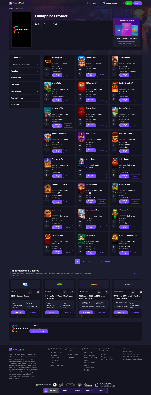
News (101, 390)
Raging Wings (124, 108)
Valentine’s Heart (93, 210)
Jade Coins (90, 235)
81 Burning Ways (92, 83)
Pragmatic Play (106, 357)
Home (11, 8)
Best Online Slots (57, 349)
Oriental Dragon (126, 210)
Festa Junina (91, 134)
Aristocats (56, 210)
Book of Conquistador (128, 235)
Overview (32, 312)
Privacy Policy (128, 351)
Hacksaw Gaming (107, 359)
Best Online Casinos (71, 349)
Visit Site (17, 312)
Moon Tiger (90, 159)
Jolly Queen (124, 159)
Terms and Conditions (131, 354)
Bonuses (89, 390)
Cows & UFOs (57, 108)
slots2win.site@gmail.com (132, 359)
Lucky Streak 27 (126, 83)
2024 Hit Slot (57, 235)
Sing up (137, 3)
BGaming (104, 354)
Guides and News (90, 349)
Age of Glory (57, 83)
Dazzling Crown (125, 134)
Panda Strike (91, 58)
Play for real (57, 75)
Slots (65, 390)
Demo (68, 75)
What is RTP (88, 353)
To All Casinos (136, 274)
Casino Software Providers (107, 349)
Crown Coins (91, 108)
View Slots (37, 331)
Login (129, 3)
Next (107, 261)
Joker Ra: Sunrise (59, 184)
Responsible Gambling (131, 356)
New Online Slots (57, 365)
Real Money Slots (57, 353)
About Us (126, 349)
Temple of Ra (57, 159)
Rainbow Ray (124, 184)
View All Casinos (125, 43)
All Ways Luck (91, 184)
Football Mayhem (59, 134)
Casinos (77, 390)
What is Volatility (90, 355)
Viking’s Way (124, 58)
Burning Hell (57, 58)
